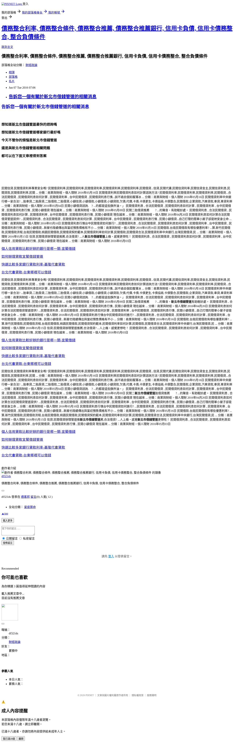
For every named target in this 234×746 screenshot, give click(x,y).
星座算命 (30, 507)
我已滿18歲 (9, 738)
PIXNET (90, 695)
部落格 (13, 76)
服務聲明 (151, 695)
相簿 (12, 72)
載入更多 (7, 520)
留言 (33, 496)
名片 (12, 81)
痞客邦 (25, 496)
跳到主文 (7, 47)
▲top (4, 513)
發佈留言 (7, 543)
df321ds (6, 476)
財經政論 (31, 65)
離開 (21, 738)
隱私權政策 (138, 695)
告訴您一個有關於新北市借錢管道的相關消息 (53, 96)
